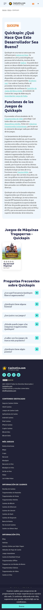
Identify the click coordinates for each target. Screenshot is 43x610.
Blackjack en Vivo (8, 468)
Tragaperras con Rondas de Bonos (13, 564)
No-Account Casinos (9, 525)
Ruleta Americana (8, 446)
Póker (4, 475)
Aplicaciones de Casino (10, 414)
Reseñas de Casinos (8, 489)
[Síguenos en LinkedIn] (18, 375)
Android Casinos (7, 418)
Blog (4, 539)
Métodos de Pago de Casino (11, 550)
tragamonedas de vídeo (14, 119)
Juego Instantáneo (8, 553)
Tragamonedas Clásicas (10, 568)
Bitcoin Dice (6, 432)
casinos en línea (22, 55)
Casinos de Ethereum (9, 507)
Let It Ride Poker (8, 478)
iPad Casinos (6, 421)
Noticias (5, 542)
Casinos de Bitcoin (8, 503)
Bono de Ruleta (7, 521)
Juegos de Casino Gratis (10, 410)
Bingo (4, 450)
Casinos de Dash (7, 514)
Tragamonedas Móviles (10, 500)
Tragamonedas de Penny (10, 496)
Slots (9, 10)
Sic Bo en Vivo (7, 471)
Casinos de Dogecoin (9, 518)
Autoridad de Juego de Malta (16, 96)
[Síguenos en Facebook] (4, 375)
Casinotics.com (7, 386)
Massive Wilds (22, 172)
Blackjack (5, 460)
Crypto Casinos (7, 428)
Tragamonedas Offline (9, 560)
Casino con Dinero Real (10, 528)
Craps (4, 453)
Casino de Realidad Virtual (11, 557)
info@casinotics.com (9, 391)
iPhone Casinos (7, 425)
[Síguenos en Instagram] (14, 375)
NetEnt (23, 63)
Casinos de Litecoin (8, 510)
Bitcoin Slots (6, 435)
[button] (35, 3)
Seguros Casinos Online (10, 403)
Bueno (21, 606)
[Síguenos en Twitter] (9, 375)
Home (4, 10)
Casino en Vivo (7, 575)
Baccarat (5, 457)
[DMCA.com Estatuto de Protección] (8, 380)
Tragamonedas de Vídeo (10, 571)
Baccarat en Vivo (8, 464)
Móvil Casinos (7, 407)
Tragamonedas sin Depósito (11, 492)
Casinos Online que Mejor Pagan (13, 546)
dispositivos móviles (13, 124)
